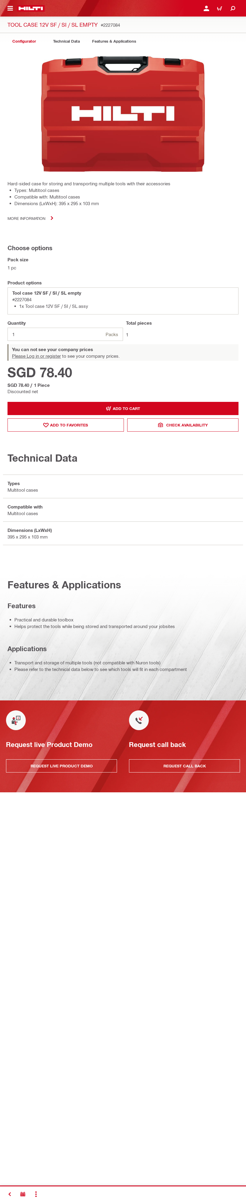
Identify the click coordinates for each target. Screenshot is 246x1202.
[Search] (232, 8)
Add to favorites (69, 425)
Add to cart (126, 408)
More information (26, 218)
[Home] (31, 8)
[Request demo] (22, 1194)
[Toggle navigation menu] (10, 8)
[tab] (24, 41)
